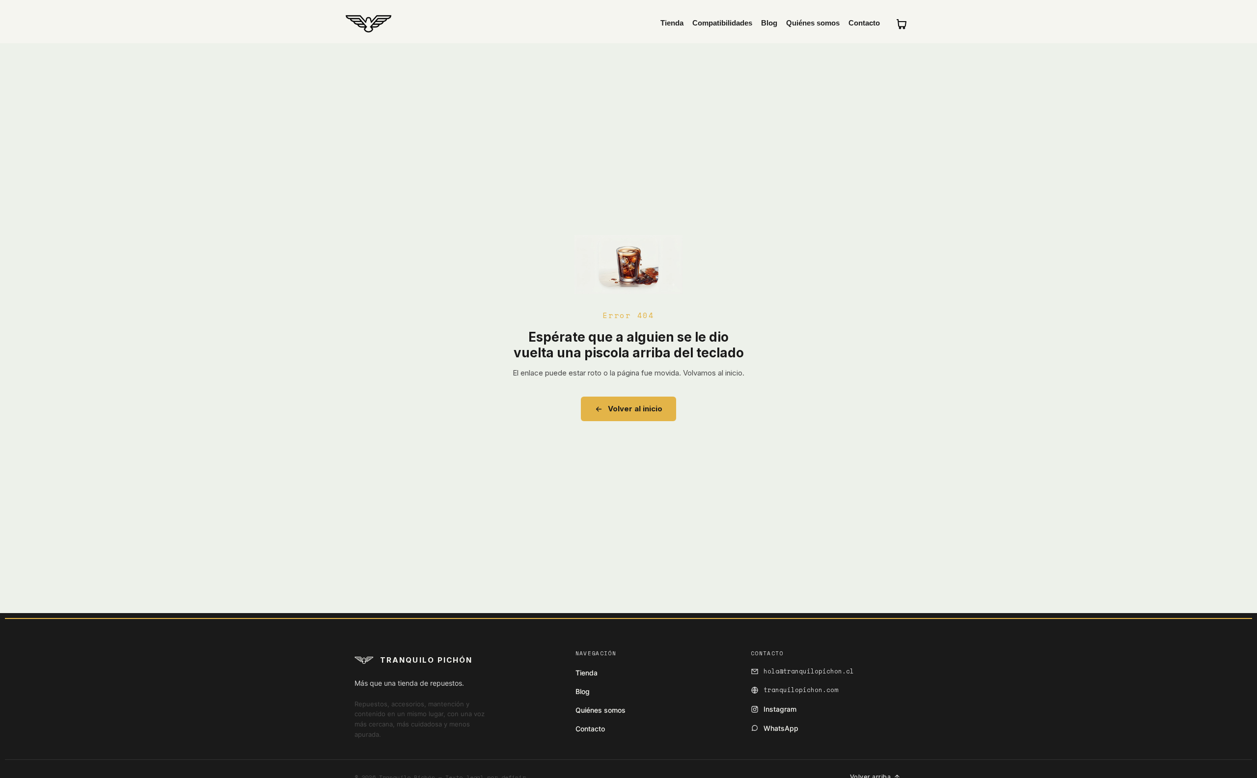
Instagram (780, 709)
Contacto (864, 23)
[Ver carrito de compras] (901, 23)
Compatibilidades (722, 23)
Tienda (671, 23)
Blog (769, 23)
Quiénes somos (813, 23)
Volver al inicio (635, 408)
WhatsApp (781, 728)
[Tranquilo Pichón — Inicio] (368, 23)
